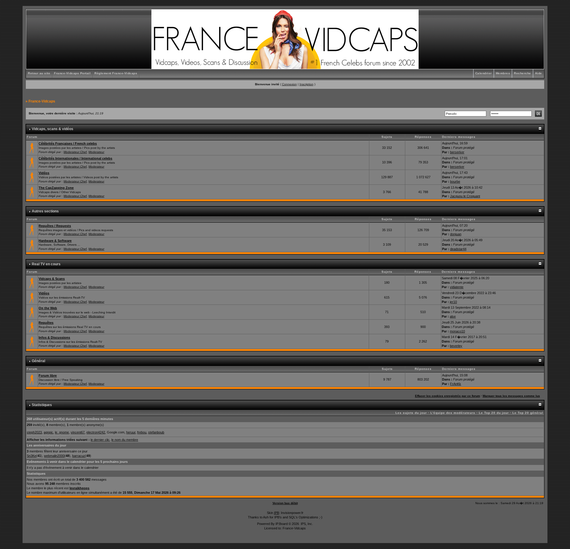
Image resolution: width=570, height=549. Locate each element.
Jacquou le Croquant (465, 196)
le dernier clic (100, 439)
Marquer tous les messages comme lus (511, 395)
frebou (141, 432)
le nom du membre (124, 439)
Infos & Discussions (54, 337)
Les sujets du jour (411, 412)
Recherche (522, 73)
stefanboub (156, 432)
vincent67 (78, 432)
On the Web (48, 308)
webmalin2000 (54, 455)
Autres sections (45, 211)
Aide (538, 73)
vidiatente (456, 287)
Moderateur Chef (75, 152)
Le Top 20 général (527, 412)
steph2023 (34, 432)
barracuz (78, 455)
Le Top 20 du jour (494, 412)
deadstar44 (458, 249)
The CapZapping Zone (56, 188)
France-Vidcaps (41, 101)
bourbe (455, 181)
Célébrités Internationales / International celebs (75, 158)
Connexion (289, 84)
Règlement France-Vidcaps (115, 73)
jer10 (453, 302)
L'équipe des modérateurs (452, 412)
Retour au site (39, 73)
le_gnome (62, 432)
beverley (456, 346)
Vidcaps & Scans (52, 278)
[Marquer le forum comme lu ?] (32, 147)
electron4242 (95, 432)
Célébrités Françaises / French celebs (68, 143)
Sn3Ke (31, 455)
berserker (457, 152)
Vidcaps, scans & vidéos (52, 129)
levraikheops (79, 488)
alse (453, 316)
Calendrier (483, 73)
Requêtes (46, 322)
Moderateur (96, 152)
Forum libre (48, 375)
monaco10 (457, 331)
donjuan (455, 234)
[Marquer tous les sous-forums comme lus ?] (32, 177)
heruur (130, 432)
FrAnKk (455, 384)
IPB (276, 513)
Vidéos (44, 173)
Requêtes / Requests (55, 226)
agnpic (48, 432)
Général (38, 361)
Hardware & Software (55, 240)
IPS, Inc (306, 524)
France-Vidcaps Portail (72, 73)
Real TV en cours (46, 264)
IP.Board (282, 524)
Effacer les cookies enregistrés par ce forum (447, 395)
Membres (503, 73)
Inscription (307, 84)
